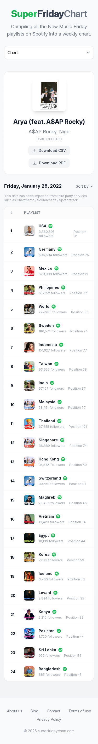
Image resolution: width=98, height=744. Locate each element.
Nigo (64, 131)
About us (14, 711)
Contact (53, 711)
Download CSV (52, 150)
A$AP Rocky (42, 131)
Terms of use (79, 711)
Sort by (82, 186)
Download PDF (52, 163)
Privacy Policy (49, 719)
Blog (34, 711)
